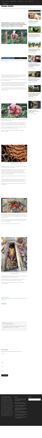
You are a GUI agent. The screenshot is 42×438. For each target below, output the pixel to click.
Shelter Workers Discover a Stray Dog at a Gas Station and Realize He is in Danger (34, 79)
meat (15, 298)
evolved (10, 298)
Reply (3, 329)
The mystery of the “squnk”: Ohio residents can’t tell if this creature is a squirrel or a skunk (34, 35)
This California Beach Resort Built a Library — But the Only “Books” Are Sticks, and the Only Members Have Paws (20, 400)
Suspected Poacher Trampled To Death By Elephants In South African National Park (34, 50)
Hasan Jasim (7, 6)
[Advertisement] (14, 16)
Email (2, 366)
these (26, 298)
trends (2, 299)
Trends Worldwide (6, 297)
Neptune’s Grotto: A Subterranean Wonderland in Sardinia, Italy (33, 111)
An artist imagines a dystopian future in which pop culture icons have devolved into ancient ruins (34, 95)
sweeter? (22, 298)
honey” (13, 298)
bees (8, 298)
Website (2, 370)
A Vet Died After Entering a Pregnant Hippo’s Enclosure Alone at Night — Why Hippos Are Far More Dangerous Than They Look (21, 409)
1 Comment (11, 27)
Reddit (17, 273)
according (6, 298)
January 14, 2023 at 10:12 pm (9, 324)
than (24, 298)
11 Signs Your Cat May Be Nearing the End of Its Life (33, 21)
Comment (3, 353)
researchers (17, 298)
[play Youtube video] (14, 110)
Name (2, 362)
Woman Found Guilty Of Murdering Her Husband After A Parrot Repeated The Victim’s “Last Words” (34, 65)
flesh (11, 298)
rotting (20, 298)
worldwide (4, 299)
